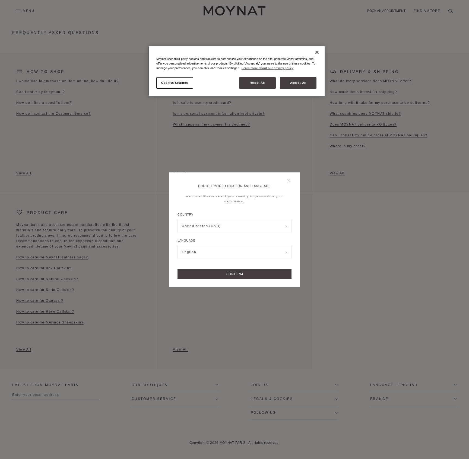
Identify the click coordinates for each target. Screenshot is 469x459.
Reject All (257, 82)
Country (186, 214)
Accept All (298, 82)
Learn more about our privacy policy (267, 68)
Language (186, 240)
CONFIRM (234, 274)
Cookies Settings (174, 82)
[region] (236, 71)
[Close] (290, 181)
